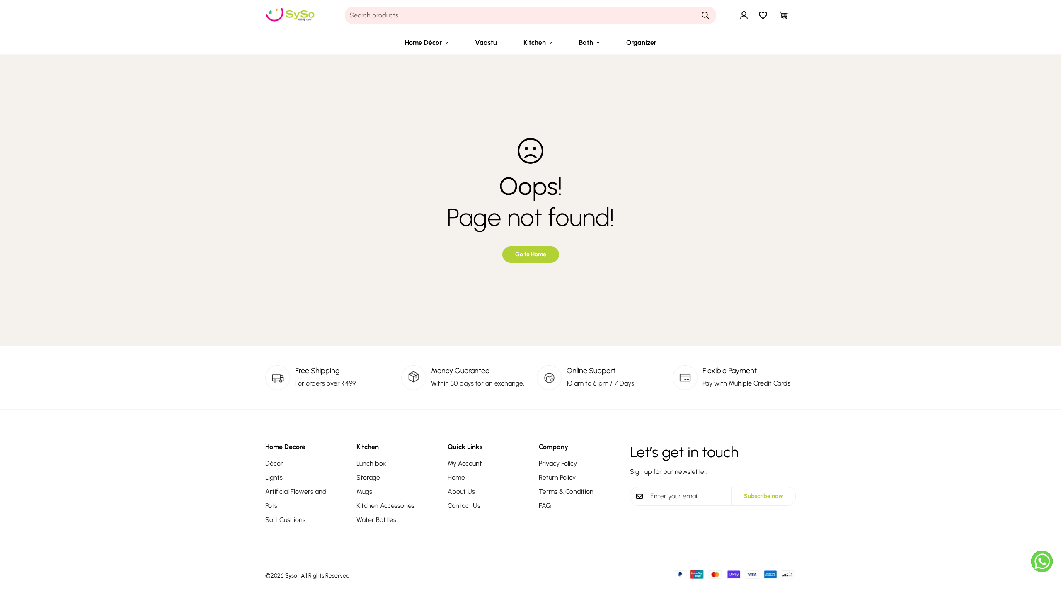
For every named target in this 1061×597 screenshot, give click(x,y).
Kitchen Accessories (385, 506)
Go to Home (530, 254)
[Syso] (290, 15)
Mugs (364, 491)
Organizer (641, 42)
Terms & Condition (566, 491)
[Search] (705, 15)
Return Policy (557, 477)
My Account (465, 463)
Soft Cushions (285, 520)
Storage (368, 477)
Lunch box (371, 463)
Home (456, 477)
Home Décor (423, 42)
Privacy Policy (558, 463)
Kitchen (534, 42)
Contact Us (464, 506)
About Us (461, 491)
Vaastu (486, 42)
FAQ (545, 506)
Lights (274, 477)
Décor (274, 463)
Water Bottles (376, 520)
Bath (586, 42)
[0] (783, 15)
